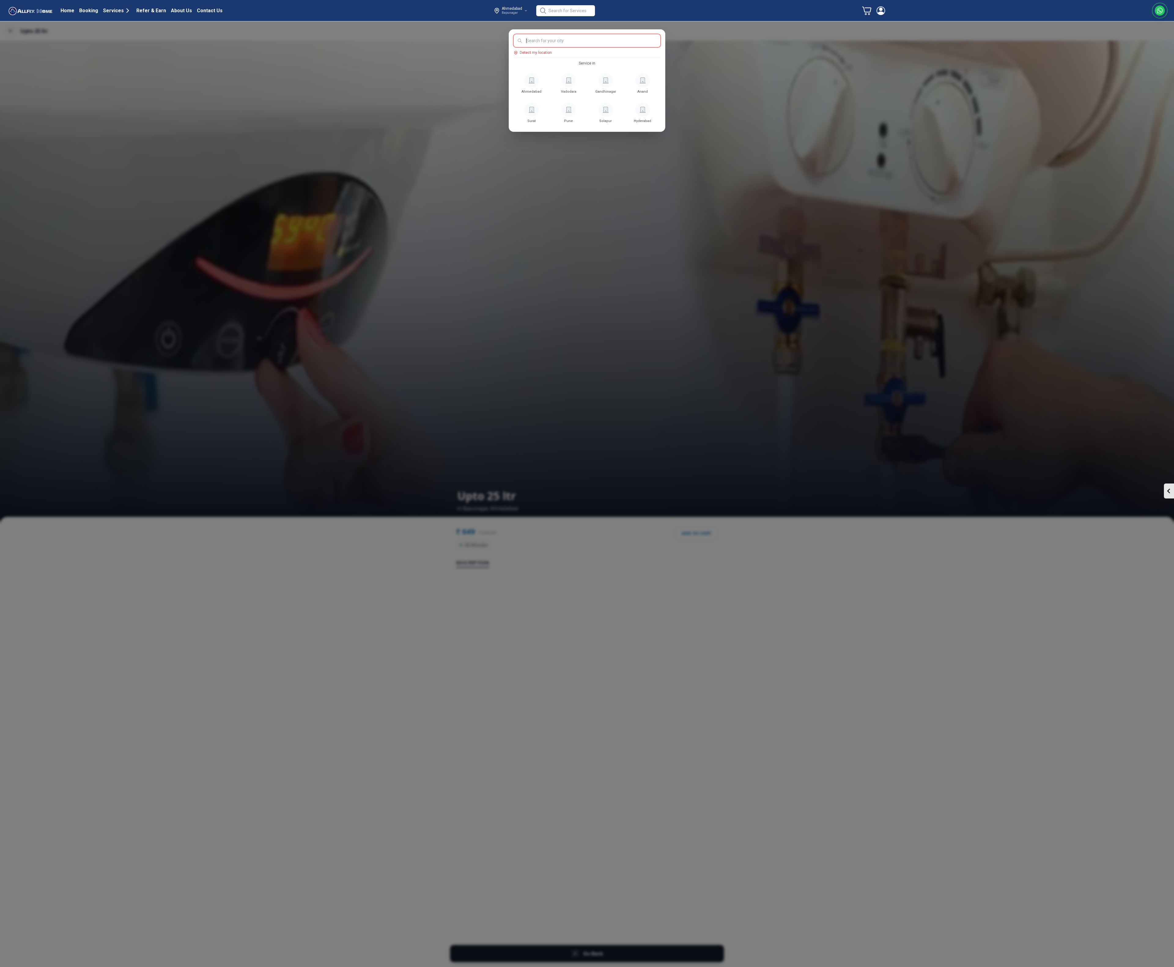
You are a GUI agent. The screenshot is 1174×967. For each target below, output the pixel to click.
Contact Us (210, 10)
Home (67, 10)
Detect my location (536, 52)
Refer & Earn (151, 10)
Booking (88, 10)
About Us (181, 10)
